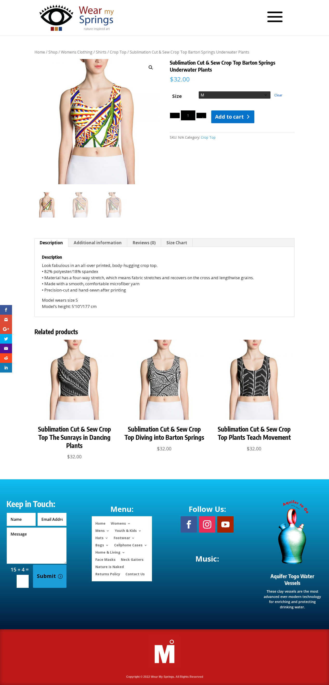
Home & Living (107, 552)
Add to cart (229, 116)
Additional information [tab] (98, 242)
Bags (99, 545)
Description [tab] (51, 242)
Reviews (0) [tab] (144, 242)
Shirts (101, 52)
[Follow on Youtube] (225, 524)
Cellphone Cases (128, 545)
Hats (99, 538)
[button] (150, 67)
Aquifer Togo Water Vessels (292, 579)
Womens (118, 523)
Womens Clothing (76, 52)
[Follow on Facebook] (189, 524)
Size (177, 96)
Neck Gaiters (132, 559)
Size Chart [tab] (176, 242)
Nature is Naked (109, 566)
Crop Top (118, 52)
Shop (53, 52)
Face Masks (105, 559)
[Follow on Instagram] (207, 524)
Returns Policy (107, 574)
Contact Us (135, 574)
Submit (46, 576)
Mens (100, 530)
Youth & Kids (126, 530)
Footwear (122, 538)
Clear (278, 95)
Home (39, 52)
